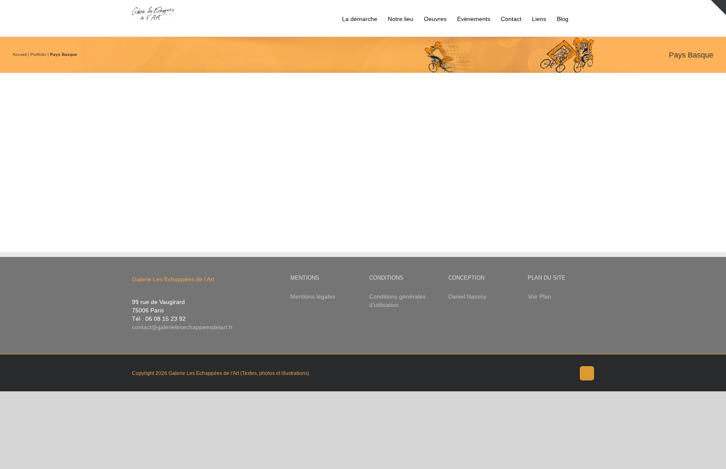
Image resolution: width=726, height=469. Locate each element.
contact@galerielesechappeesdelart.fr (182, 327)
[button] (581, 18)
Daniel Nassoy (467, 296)
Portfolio (38, 54)
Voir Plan (539, 296)
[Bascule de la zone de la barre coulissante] (718, 7)
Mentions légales (312, 296)
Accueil (19, 54)
